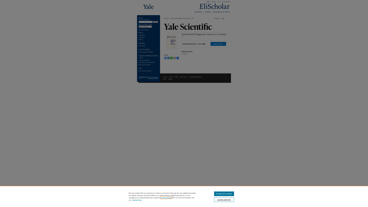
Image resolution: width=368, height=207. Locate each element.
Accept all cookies (224, 193)
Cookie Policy (137, 200)
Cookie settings (166, 198)
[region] (184, 196)
